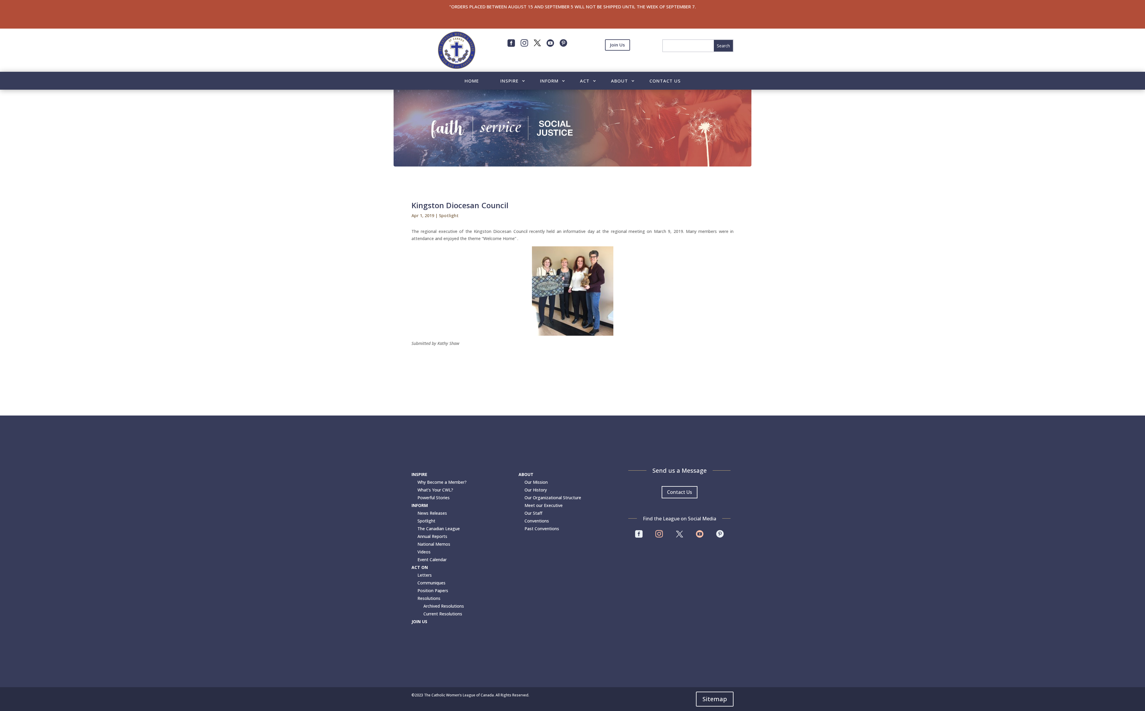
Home (472, 81)
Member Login (617, 59)
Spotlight (449, 215)
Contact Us (665, 81)
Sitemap (715, 699)
